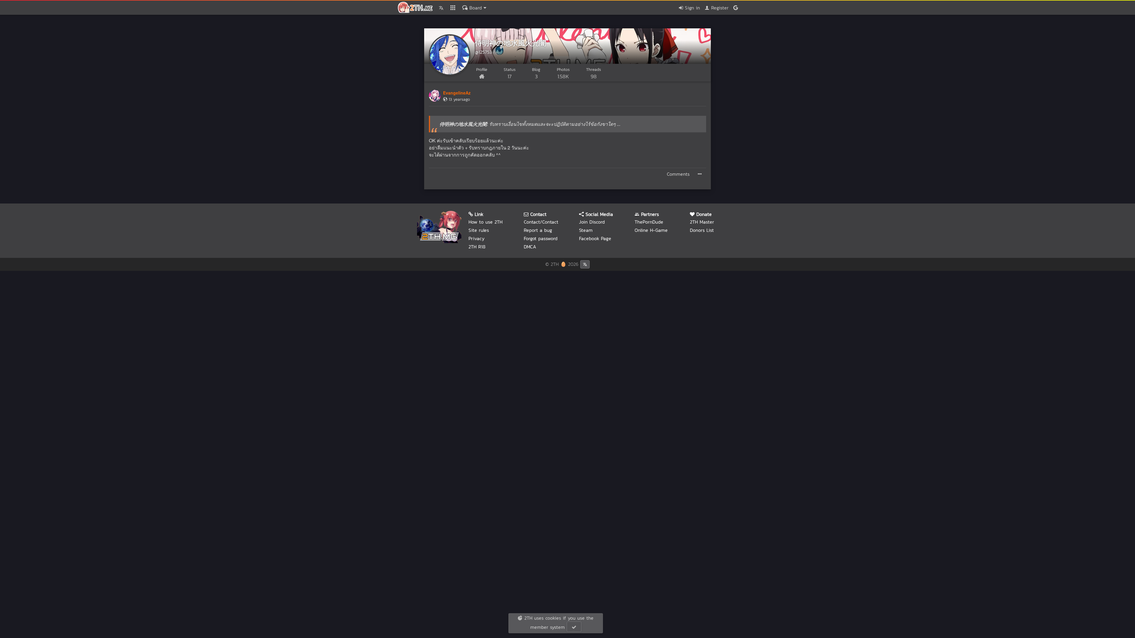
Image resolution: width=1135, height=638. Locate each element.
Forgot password (540, 238)
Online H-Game (651, 230)
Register (719, 7)
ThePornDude (649, 221)
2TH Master (702, 221)
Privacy (476, 238)
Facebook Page (595, 238)
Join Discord (592, 221)
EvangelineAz (457, 93)
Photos (563, 73)
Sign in (691, 7)
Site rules (478, 230)
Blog (536, 73)
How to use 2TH (485, 221)
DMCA (530, 246)
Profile (481, 69)
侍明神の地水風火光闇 (510, 43)
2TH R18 (476, 246)
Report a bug (538, 230)
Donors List (702, 230)
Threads (593, 73)
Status (509, 73)
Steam (586, 230)
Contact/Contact (541, 221)
